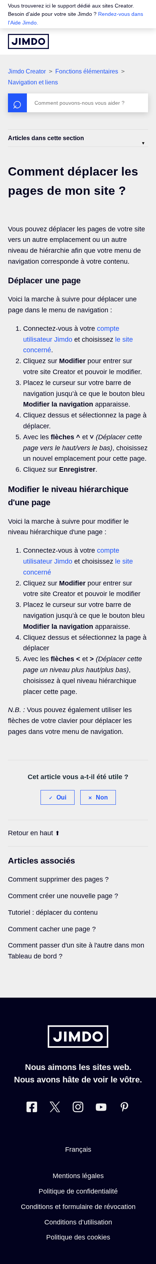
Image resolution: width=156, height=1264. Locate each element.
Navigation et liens (33, 82)
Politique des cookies (78, 1237)
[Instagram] (78, 1109)
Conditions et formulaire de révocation (78, 1207)
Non (102, 797)
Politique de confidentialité (78, 1191)
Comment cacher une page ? (52, 929)
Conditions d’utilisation (78, 1222)
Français (78, 1149)
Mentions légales (78, 1176)
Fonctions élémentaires (86, 71)
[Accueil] (28, 41)
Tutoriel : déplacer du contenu (53, 912)
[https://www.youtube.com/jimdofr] (101, 1109)
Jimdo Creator (27, 71)
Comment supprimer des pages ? (58, 879)
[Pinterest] (124, 1109)
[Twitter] (55, 1109)
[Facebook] (32, 1109)
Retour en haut (30, 833)
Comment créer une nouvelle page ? (63, 896)
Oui (61, 797)
